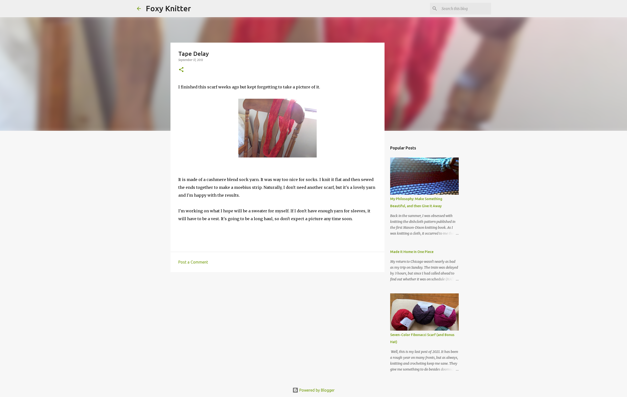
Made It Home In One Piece (412, 252)
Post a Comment (193, 262)
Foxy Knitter (168, 8)
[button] (181, 70)
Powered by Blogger (316, 390)
